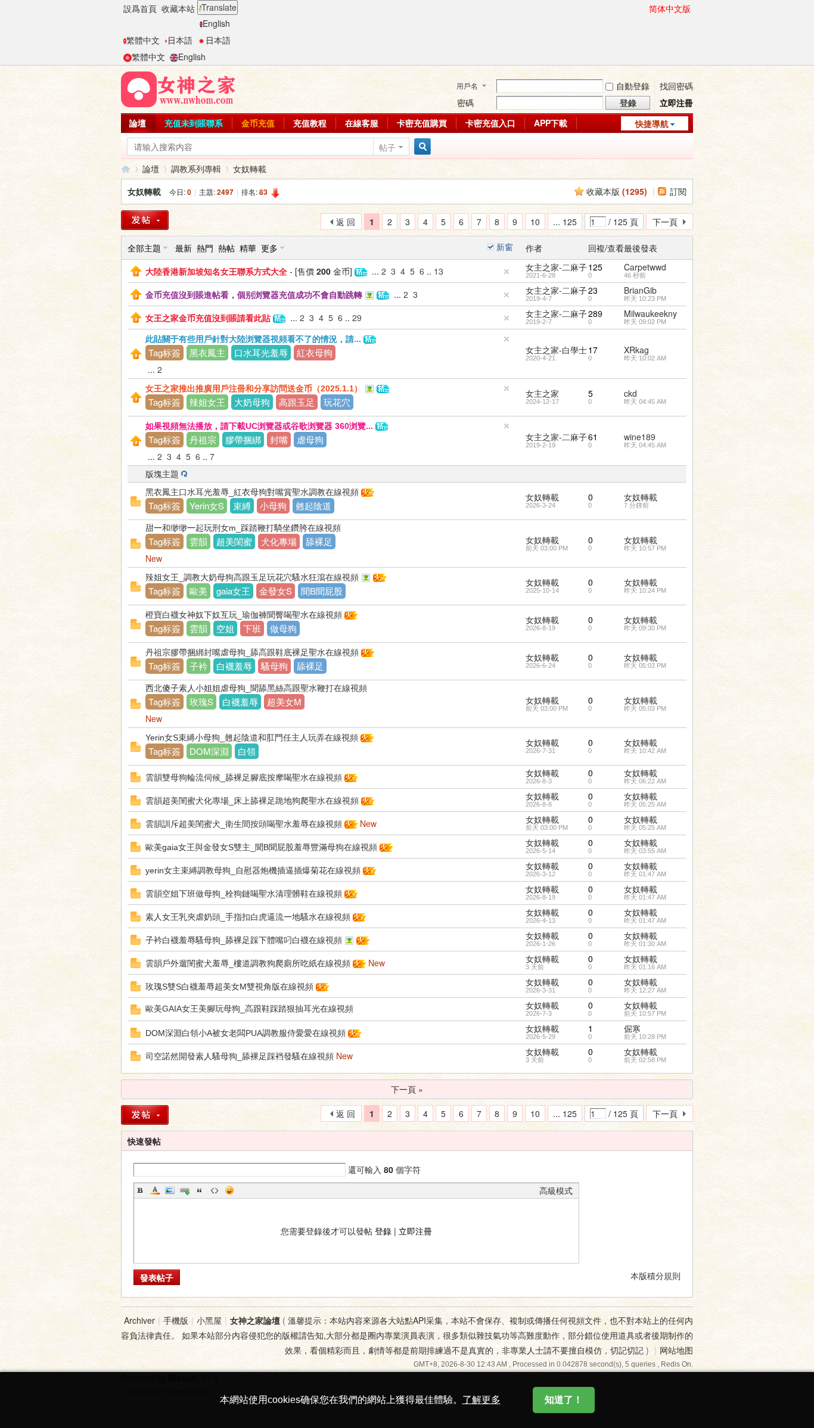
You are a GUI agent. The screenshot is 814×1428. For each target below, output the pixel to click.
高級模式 (556, 1190)
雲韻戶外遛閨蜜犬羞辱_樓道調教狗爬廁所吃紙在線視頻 (247, 963)
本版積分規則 (655, 1275)
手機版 (175, 1320)
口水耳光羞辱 (261, 352)
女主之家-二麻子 (556, 267)
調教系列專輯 (196, 169)
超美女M (284, 701)
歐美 (198, 590)
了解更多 (481, 1400)
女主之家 (542, 393)
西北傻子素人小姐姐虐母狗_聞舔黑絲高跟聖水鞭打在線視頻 (256, 688)
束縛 (242, 505)
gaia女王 (233, 590)
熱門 (205, 248)
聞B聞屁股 (322, 590)
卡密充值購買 (422, 123)
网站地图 (676, 1350)
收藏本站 (178, 8)
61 (593, 437)
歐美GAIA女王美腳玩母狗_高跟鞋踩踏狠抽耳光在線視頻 (249, 1008)
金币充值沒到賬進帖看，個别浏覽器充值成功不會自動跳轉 (253, 295)
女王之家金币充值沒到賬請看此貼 (208, 318)
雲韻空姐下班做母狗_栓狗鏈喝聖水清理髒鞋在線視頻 (243, 893)
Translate (219, 7)
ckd (630, 393)
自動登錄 (633, 86)
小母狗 (273, 505)
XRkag (636, 350)
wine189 (639, 437)
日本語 (179, 40)
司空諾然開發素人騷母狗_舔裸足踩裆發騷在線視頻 (239, 1056)
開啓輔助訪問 (644, 8)
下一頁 (665, 222)
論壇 (137, 123)
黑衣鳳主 (207, 352)
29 (357, 317)
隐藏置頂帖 (506, 271)
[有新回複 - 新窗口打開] (136, 500)
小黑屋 (209, 1320)
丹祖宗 (202, 439)
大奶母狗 (252, 402)
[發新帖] (145, 220)
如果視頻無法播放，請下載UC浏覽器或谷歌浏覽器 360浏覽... (259, 426)
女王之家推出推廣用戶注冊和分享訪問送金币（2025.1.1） (253, 388)
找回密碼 (676, 86)
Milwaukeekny (650, 313)
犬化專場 (279, 541)
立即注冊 (676, 102)
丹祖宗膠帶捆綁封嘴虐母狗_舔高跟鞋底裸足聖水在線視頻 (252, 652)
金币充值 (258, 123)
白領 (247, 751)
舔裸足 (319, 541)
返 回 (345, 222)
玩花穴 (337, 402)
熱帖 (226, 248)
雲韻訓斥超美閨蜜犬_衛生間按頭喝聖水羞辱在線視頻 (243, 824)
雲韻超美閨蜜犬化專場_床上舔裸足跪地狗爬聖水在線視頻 (252, 800)
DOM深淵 (209, 751)
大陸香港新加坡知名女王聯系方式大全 (216, 271)
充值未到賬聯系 (193, 123)
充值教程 (310, 123)
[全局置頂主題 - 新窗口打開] (136, 270)
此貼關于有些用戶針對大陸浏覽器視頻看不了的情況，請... (253, 339)
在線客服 (361, 123)
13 (438, 271)
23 (593, 290)
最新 (183, 248)
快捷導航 (652, 123)
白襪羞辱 (234, 665)
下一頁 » (407, 1089)
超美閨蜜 (234, 541)
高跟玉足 (297, 402)
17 (593, 350)
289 (595, 313)
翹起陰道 (313, 505)
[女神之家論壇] (178, 88)
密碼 (465, 102)
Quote (200, 1190)
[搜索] (420, 147)
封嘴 (279, 439)
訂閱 (678, 191)
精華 (248, 248)
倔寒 (632, 1028)
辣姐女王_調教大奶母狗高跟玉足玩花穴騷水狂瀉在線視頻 (252, 577)
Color (155, 1190)
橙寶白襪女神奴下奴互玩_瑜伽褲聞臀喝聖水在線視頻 (243, 615)
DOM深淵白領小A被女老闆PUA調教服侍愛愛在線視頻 (245, 1033)
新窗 (504, 246)
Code (214, 1190)
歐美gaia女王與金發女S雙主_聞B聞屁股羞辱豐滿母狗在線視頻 (261, 847)
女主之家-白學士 (556, 350)
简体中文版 (670, 8)
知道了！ (564, 1400)
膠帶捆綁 (243, 439)
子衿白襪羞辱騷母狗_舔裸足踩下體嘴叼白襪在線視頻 (243, 940)
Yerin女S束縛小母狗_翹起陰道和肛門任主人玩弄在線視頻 (251, 737)
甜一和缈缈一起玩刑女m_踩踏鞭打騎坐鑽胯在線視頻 (243, 528)
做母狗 (283, 628)
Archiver (139, 1320)
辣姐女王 (207, 402)
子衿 (198, 665)
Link (185, 1190)
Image (170, 1190)
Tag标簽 (164, 352)
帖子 (387, 147)
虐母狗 (310, 439)
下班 (252, 628)
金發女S (275, 590)
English (216, 23)
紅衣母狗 (315, 352)
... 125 (565, 222)
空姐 (225, 628)
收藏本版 (616, 191)
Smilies (229, 1190)
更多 (269, 248)
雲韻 (198, 541)
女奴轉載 (249, 169)
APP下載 (550, 123)
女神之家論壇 (126, 169)
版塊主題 (162, 474)
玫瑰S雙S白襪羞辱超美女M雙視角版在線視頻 (229, 986)
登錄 (383, 1231)
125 (595, 267)
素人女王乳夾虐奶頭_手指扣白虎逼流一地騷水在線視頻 (247, 917)
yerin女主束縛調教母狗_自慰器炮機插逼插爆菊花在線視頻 (253, 870)
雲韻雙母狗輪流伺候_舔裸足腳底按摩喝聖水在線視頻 (243, 777)
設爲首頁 (140, 8)
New (153, 558)
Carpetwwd (645, 267)
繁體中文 (143, 40)
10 (535, 222)
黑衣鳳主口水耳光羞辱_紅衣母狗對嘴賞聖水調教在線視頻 (252, 492)
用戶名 (467, 85)
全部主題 (144, 248)
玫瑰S (201, 701)
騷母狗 (274, 665)
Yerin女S (206, 505)
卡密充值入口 (490, 123)
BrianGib (640, 290)
